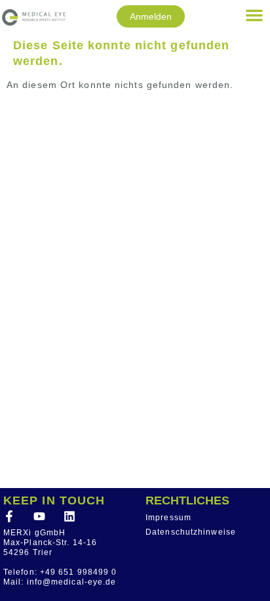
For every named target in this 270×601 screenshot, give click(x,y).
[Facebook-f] (9, 516)
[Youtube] (39, 516)
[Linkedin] (69, 516)
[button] (254, 15)
